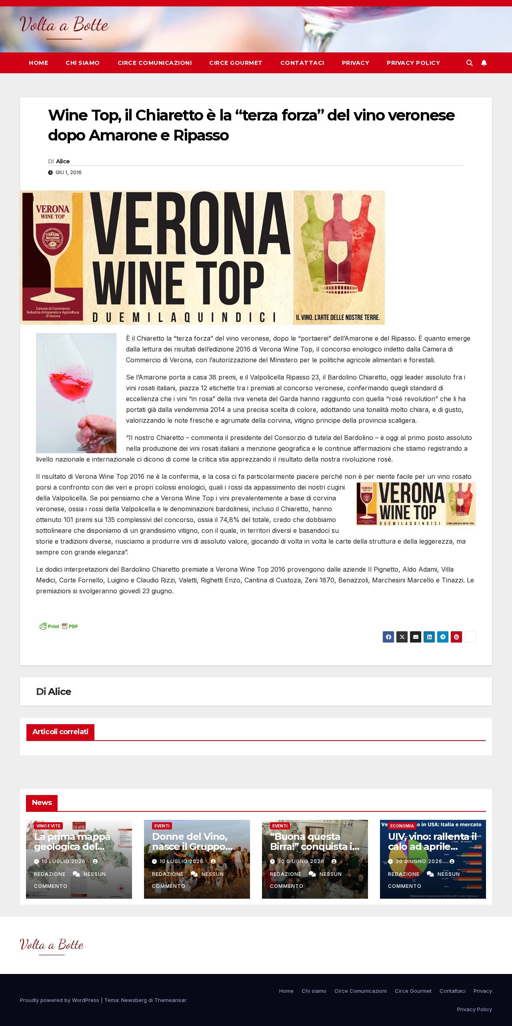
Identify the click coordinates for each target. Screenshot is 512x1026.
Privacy (356, 62)
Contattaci (302, 62)
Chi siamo (83, 62)
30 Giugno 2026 (302, 861)
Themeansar (170, 1000)
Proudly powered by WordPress (60, 1000)
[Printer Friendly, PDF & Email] (58, 625)
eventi (162, 825)
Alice (63, 161)
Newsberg (134, 1000)
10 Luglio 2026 (64, 861)
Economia (402, 825)
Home (38, 62)
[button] (469, 63)
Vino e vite (48, 825)
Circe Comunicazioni (155, 62)
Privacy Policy (413, 62)
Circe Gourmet (236, 62)
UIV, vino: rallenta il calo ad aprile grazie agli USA (432, 846)
